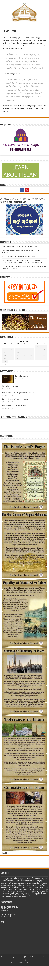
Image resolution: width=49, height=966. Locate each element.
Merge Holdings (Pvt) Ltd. (19, 957)
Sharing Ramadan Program (11, 386)
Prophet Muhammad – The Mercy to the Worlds (19, 256)
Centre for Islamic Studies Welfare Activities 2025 (19, 247)
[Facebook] (22, 190)
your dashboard (40, 106)
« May (4, 364)
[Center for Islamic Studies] (24, 12)
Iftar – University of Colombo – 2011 (15, 399)
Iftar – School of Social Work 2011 (14, 406)
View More (5, 853)
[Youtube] (27, 190)
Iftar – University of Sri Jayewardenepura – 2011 (19, 393)
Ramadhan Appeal (22, 376)
